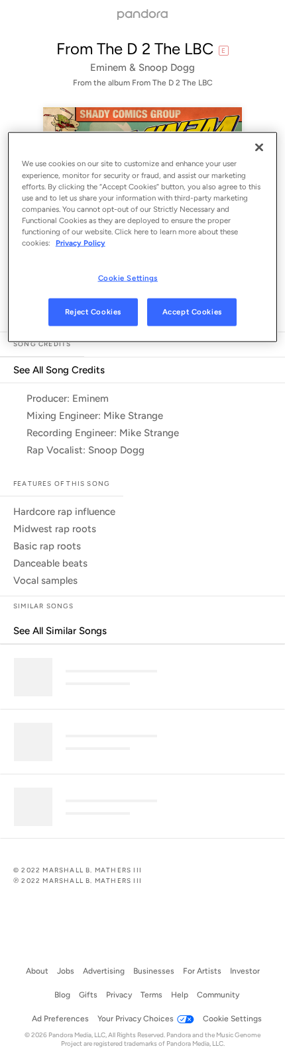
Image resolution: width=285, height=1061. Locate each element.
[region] (142, 237)
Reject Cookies (93, 311)
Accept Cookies (192, 311)
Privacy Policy (80, 242)
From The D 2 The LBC (134, 48)
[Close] (259, 147)
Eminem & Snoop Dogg (142, 67)
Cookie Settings (128, 278)
